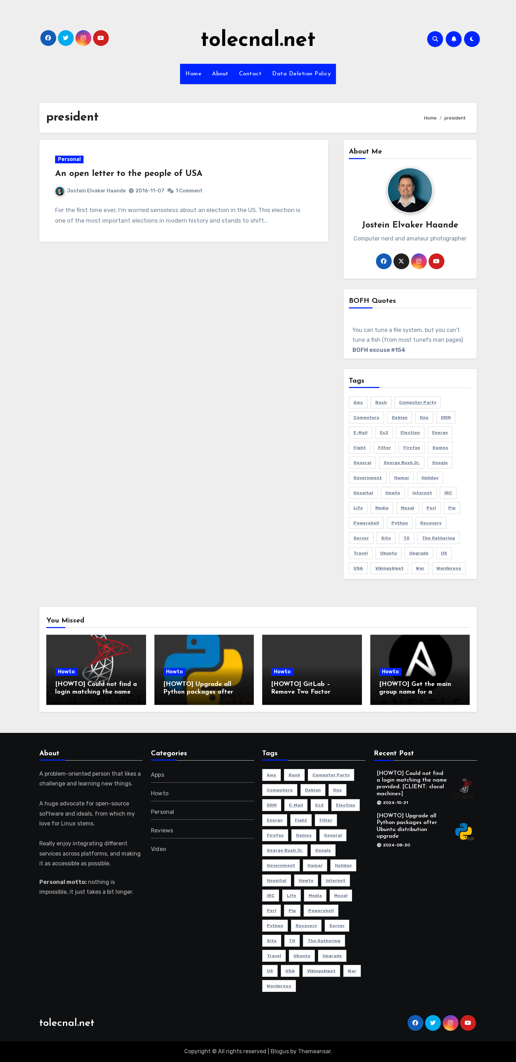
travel (360, 553)
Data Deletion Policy (301, 74)
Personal (69, 159)
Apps (157, 774)
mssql (407, 507)
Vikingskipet (389, 568)
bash (381, 402)
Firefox (411, 447)
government (367, 477)
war (420, 568)
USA (358, 568)
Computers (366, 417)
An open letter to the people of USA (129, 174)
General (362, 462)
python (399, 522)
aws (358, 402)
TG (406, 538)
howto (392, 492)
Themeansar (314, 1051)
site (386, 538)
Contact (250, 74)
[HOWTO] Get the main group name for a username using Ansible (415, 692)
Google (440, 462)
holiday (430, 477)
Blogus (280, 1051)
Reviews (162, 830)
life (358, 507)
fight (359, 447)
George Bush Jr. (402, 462)
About (220, 74)
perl (431, 507)
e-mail (360, 432)
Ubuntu (388, 553)
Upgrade (419, 553)
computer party (417, 402)
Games (440, 447)
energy (440, 432)
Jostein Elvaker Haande (96, 191)
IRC (448, 492)
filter (384, 447)
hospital (363, 492)
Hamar (401, 477)
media (382, 507)
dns (424, 417)
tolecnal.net (258, 40)
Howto (66, 672)
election (410, 432)
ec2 (384, 432)
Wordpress (449, 568)
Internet (422, 492)
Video (158, 849)
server (361, 538)
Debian (400, 417)
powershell (366, 522)
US (444, 553)
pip (452, 507)
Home (193, 74)
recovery (431, 522)
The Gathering (438, 538)
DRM (446, 417)
